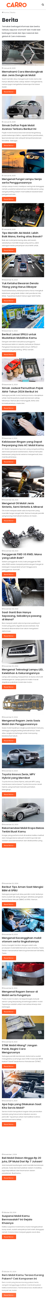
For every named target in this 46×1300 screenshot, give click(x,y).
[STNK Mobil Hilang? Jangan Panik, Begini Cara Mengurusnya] (23, 1027)
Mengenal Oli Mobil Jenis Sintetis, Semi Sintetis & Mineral (22, 505)
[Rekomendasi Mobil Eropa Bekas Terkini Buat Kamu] (23, 810)
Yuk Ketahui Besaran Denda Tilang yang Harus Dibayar (20, 285)
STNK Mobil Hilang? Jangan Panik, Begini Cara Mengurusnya (19, 1049)
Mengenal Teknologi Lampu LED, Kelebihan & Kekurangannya (22, 671)
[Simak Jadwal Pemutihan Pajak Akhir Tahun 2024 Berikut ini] (23, 370)
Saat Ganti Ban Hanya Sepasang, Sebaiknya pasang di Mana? (21, 616)
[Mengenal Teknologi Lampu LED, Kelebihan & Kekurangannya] (23, 651)
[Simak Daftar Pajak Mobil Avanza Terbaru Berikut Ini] (23, 107)
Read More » (9, 92)
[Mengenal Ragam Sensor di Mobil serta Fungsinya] (23, 974)
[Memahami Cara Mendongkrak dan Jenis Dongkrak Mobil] (23, 53)
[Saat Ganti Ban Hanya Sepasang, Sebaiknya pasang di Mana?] (23, 592)
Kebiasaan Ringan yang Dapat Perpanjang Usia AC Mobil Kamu (23, 443)
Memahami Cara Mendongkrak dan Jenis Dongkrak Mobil (22, 73)
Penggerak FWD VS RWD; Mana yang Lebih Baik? (22, 556)
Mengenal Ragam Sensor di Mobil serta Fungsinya (20, 993)
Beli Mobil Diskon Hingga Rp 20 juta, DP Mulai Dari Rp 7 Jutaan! (22, 1159)
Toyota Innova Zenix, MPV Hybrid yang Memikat (18, 776)
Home (6, 12)
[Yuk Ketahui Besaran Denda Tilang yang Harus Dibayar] (23, 265)
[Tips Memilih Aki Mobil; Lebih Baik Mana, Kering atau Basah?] (23, 215)
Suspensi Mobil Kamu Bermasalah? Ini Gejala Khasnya (17, 1219)
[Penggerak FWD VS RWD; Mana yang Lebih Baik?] (23, 536)
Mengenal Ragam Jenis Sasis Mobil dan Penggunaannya (21, 722)
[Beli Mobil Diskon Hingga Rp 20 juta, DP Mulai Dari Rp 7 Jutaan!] (23, 1140)
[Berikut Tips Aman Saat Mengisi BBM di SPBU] (23, 865)
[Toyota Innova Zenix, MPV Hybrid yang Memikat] (23, 756)
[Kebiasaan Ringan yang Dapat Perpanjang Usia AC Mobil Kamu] (23, 424)
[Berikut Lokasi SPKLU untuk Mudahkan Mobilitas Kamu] (23, 316)
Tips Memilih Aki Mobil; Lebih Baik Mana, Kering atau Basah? (22, 234)
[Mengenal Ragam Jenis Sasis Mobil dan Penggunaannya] (23, 703)
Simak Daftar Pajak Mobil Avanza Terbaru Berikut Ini (19, 127)
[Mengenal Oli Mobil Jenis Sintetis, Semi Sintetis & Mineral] (23, 481)
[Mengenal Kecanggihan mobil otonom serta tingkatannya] (23, 920)
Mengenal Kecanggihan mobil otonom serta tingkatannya (21, 939)
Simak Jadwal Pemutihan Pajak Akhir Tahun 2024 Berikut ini (22, 389)
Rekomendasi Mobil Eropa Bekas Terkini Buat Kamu (23, 829)
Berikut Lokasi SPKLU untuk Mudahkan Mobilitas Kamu (19, 336)
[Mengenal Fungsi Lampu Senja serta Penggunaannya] (23, 161)
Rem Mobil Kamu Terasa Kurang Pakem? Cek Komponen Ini (23, 1276)
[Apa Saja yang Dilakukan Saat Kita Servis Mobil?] (23, 1084)
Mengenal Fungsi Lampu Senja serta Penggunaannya (22, 180)
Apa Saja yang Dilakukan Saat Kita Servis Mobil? (21, 1106)
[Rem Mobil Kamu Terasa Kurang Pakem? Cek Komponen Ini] (23, 1255)
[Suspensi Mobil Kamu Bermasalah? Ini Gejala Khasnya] (23, 1196)
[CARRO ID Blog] (16, 4)
